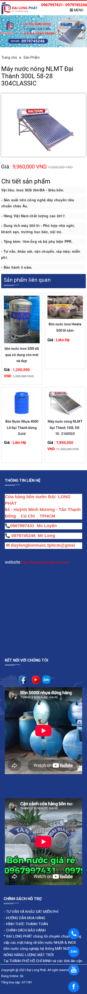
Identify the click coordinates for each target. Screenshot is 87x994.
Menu (78, 10)
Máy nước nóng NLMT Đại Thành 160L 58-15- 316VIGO (65, 424)
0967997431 (22, 525)
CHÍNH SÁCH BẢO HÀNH (26, 930)
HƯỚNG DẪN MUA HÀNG (25, 918)
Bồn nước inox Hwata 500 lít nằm (65, 327)
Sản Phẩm (31, 57)
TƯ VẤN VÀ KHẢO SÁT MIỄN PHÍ (32, 912)
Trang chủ (9, 57)
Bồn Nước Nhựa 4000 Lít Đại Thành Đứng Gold (21, 424)
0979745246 (24, 535)
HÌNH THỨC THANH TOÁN (26, 924)
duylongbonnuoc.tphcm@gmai (42, 545)
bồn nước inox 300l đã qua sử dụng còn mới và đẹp (22, 352)
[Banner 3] (43, 31)
